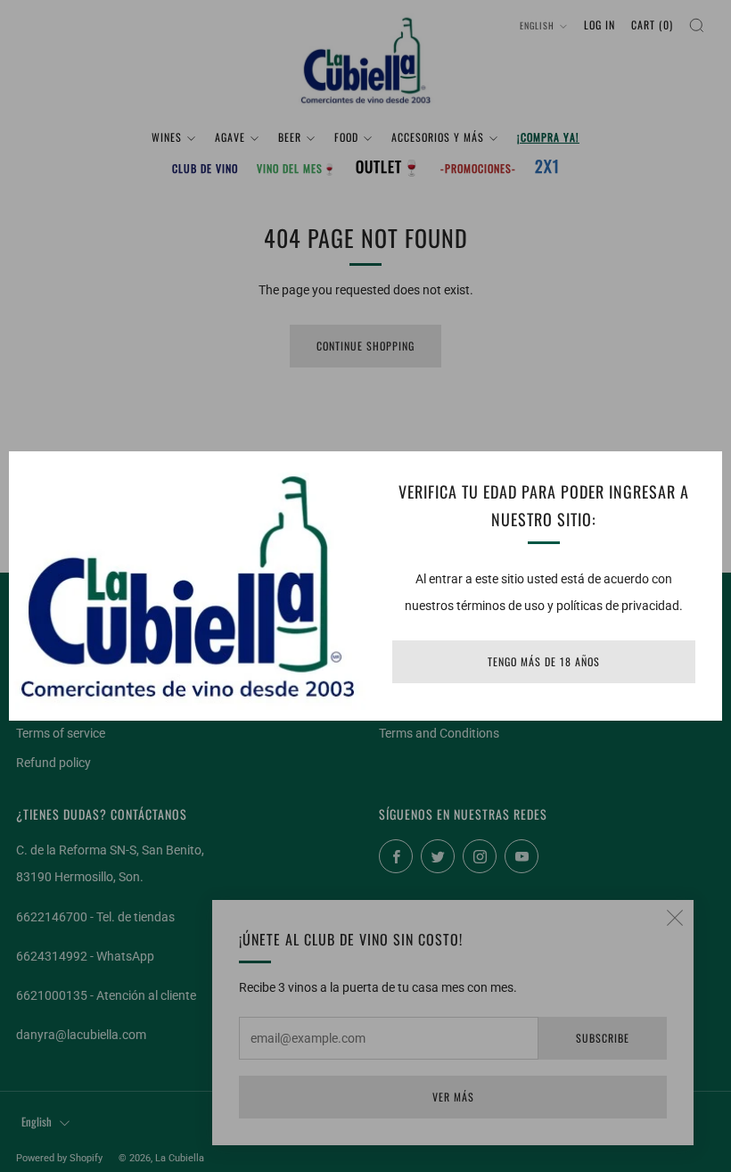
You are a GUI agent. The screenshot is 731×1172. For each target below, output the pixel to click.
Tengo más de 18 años (544, 661)
